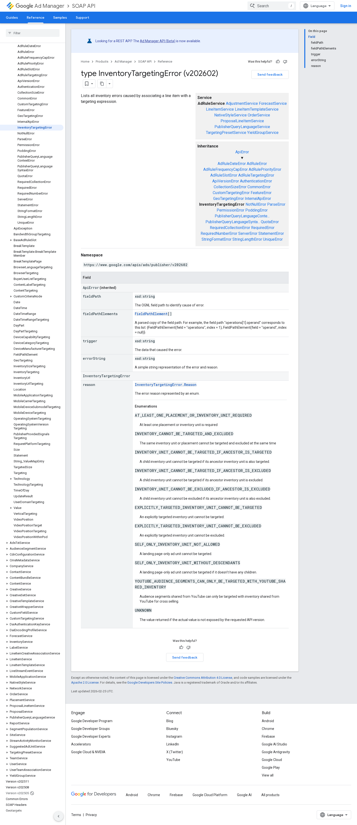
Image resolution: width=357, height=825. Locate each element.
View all (267, 775)
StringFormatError (216, 239)
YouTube (173, 760)
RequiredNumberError (219, 233)
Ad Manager (49, 6)
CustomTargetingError (231, 192)
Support (82, 17)
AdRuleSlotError (223, 175)
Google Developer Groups (90, 729)
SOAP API (83, 6)
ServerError (247, 233)
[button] (31, 240)
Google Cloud (272, 760)
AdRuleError (257, 163)
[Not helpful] (285, 61)
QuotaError (270, 222)
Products (102, 61)
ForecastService (273, 103)
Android (268, 721)
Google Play (271, 767)
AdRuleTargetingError (256, 175)
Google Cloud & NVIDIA (88, 752)
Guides (12, 17)
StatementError (271, 233)
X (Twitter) (174, 752)
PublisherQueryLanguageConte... (242, 216)
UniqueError (273, 239)
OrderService (259, 115)
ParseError (276, 204)
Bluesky (172, 729)
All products (270, 795)
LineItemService (220, 109)
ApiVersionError (225, 181)
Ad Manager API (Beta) (157, 41)
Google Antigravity (276, 752)
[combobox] (271, 5)
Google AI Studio (274, 744)
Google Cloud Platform (210, 795)
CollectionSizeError (230, 187)
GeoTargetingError (228, 198)
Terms (76, 815)
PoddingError (256, 210)
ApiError (242, 152)
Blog (169, 721)
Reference (35, 17)
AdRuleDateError (232, 163)
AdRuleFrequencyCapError (225, 169)
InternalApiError (258, 198)
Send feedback (270, 74)
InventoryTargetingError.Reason (165, 384)
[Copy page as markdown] (102, 84)
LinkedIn (172, 744)
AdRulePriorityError (265, 169)
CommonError (259, 187)
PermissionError (230, 210)
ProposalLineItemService (242, 121)
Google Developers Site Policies (149, 682)
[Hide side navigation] (58, 816)
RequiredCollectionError (230, 227)
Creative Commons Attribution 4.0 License (203, 677)
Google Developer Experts (90, 736)
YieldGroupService (263, 132)
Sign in (345, 6)
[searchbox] (33, 33)
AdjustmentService (242, 103)
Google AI (244, 795)
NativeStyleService (230, 115)
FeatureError (261, 192)
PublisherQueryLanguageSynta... (232, 222)
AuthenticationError (256, 181)
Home (85, 61)
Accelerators (81, 744)
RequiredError (262, 227)
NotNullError (256, 204)
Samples (60, 17)
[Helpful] (277, 61)
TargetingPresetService (226, 132)
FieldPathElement (151, 313)
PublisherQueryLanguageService (242, 126)
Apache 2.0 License (85, 682)
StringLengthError (247, 239)
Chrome (268, 729)
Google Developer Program (91, 721)
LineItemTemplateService (257, 109)
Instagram (174, 736)
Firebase (268, 736)
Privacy (91, 815)
